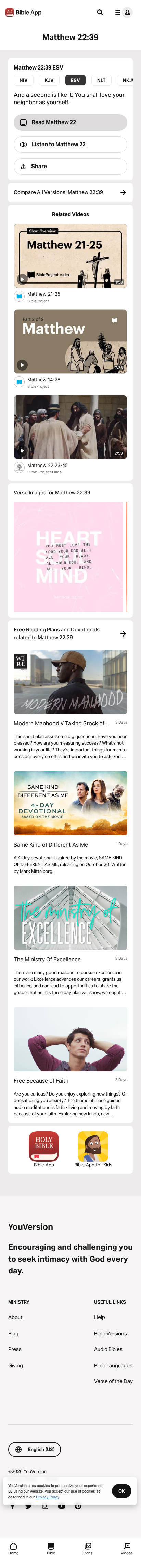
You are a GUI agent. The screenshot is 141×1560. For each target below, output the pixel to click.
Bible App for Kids (93, 1164)
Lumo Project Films (44, 472)
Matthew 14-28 (49, 379)
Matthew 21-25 (49, 294)
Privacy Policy (48, 1496)
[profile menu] (123, 12)
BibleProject (38, 301)
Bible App (44, 1164)
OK (121, 1491)
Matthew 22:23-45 (53, 465)
